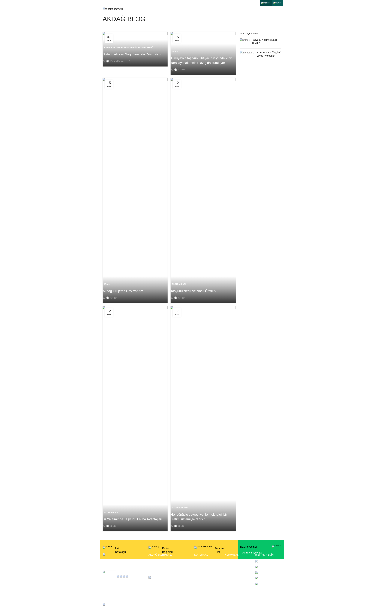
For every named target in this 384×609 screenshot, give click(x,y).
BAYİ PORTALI (249, 547)
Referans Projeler (234, 572)
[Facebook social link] (233, 3)
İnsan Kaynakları (234, 589)
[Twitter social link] (239, 3)
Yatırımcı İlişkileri (234, 578)
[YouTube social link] (250, 3)
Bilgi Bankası (179, 284)
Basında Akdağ (112, 48)
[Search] (280, 9)
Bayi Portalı (200, 583)
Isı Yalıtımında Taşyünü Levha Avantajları (132, 519)
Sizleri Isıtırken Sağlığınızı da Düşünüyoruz (134, 54)
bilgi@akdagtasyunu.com (114, 3)
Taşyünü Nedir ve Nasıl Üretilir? (193, 291)
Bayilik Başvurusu (234, 561)
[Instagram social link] (244, 3)
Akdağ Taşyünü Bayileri (237, 566)
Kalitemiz (199, 572)
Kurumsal (199, 561)
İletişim (198, 589)
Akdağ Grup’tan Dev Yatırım (123, 291)
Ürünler (198, 566)
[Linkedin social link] (256, 3)
